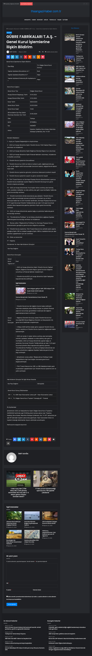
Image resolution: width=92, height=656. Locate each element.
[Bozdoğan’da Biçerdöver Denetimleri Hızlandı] (14, 534)
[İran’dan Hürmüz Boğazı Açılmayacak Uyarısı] (32, 515)
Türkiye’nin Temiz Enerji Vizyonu (80, 58)
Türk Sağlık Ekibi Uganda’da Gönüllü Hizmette (79, 212)
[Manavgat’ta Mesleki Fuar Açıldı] (70, 224)
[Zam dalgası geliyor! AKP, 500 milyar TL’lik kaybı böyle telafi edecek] (21, 290)
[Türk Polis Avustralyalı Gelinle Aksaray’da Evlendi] (70, 310)
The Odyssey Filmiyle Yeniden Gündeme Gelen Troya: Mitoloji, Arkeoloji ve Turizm (80, 144)
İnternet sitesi (37, 590)
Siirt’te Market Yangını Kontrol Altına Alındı (49, 522)
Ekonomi (40, 19)
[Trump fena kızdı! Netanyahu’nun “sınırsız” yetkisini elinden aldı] (70, 251)
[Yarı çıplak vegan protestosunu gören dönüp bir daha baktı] (70, 159)
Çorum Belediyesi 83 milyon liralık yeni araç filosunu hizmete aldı (80, 93)
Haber (34, 19)
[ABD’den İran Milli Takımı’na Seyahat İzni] (70, 68)
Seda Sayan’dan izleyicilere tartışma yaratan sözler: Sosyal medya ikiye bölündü (80, 177)
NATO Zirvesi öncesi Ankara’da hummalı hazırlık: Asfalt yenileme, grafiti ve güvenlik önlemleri (80, 42)
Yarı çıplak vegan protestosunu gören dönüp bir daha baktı (80, 161)
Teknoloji (52, 19)
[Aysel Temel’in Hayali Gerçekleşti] (70, 241)
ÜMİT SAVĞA (13, 52)
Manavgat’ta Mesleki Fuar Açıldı (80, 224)
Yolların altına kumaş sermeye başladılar (80, 79)
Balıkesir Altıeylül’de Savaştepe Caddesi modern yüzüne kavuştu (79, 109)
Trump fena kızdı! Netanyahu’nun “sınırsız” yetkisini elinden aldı (80, 254)
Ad (7, 583)
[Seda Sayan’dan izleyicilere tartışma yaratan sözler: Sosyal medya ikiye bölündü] (70, 173)
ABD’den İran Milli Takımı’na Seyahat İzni (44, 3)
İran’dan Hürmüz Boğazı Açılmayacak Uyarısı (31, 523)
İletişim (65, 19)
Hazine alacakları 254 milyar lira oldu (31, 541)
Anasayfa (27, 19)
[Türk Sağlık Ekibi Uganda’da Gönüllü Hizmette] (70, 210)
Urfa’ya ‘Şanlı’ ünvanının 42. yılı (80, 323)
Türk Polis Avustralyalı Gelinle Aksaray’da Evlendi (80, 311)
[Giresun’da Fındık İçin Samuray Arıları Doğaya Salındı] (14, 515)
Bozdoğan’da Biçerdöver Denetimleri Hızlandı (14, 542)
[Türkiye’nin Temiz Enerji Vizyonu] (70, 58)
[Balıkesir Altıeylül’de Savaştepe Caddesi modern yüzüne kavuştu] (70, 106)
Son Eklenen (75, 28)
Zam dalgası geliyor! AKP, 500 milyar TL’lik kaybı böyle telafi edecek (80, 126)
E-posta (9, 590)
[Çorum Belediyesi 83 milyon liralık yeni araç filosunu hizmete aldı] (70, 91)
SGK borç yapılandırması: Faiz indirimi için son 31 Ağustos (49, 533)
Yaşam (59, 19)
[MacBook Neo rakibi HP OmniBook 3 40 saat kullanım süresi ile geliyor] (70, 193)
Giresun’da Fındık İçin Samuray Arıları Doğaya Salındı (13, 523)
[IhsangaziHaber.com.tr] (46, 11)
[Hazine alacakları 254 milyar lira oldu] (32, 534)
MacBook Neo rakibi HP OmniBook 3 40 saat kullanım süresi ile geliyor (80, 196)
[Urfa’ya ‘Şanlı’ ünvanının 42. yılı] (70, 324)
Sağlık (46, 19)
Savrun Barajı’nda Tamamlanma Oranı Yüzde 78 (31, 297)
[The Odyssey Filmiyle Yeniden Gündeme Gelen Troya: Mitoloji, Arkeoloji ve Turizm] (70, 140)
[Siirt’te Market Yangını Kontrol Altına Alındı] (50, 515)
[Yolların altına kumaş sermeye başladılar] (70, 79)
